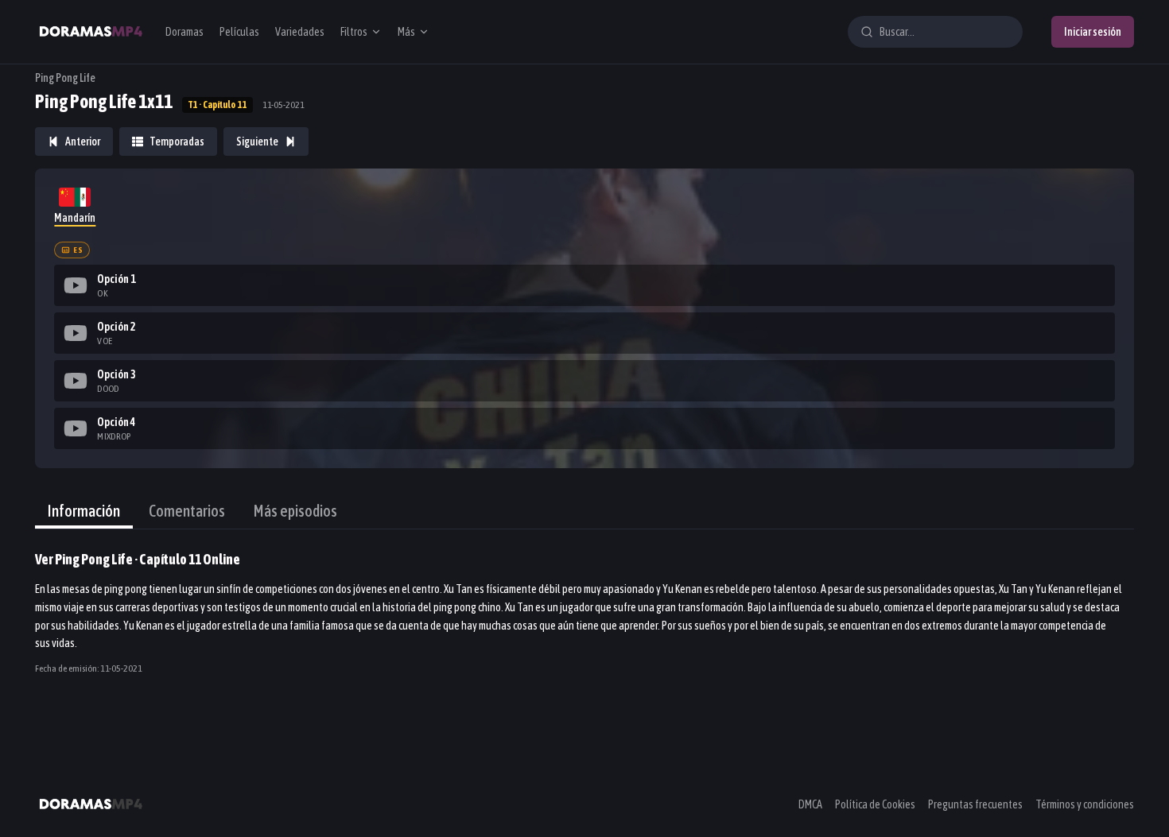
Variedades (299, 31)
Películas (239, 31)
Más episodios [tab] (295, 511)
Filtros (353, 31)
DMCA (810, 804)
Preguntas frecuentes (975, 804)
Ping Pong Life (65, 78)
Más (406, 31)
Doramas (184, 31)
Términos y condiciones (1084, 804)
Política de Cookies (875, 804)
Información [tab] (84, 511)
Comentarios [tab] (187, 511)
